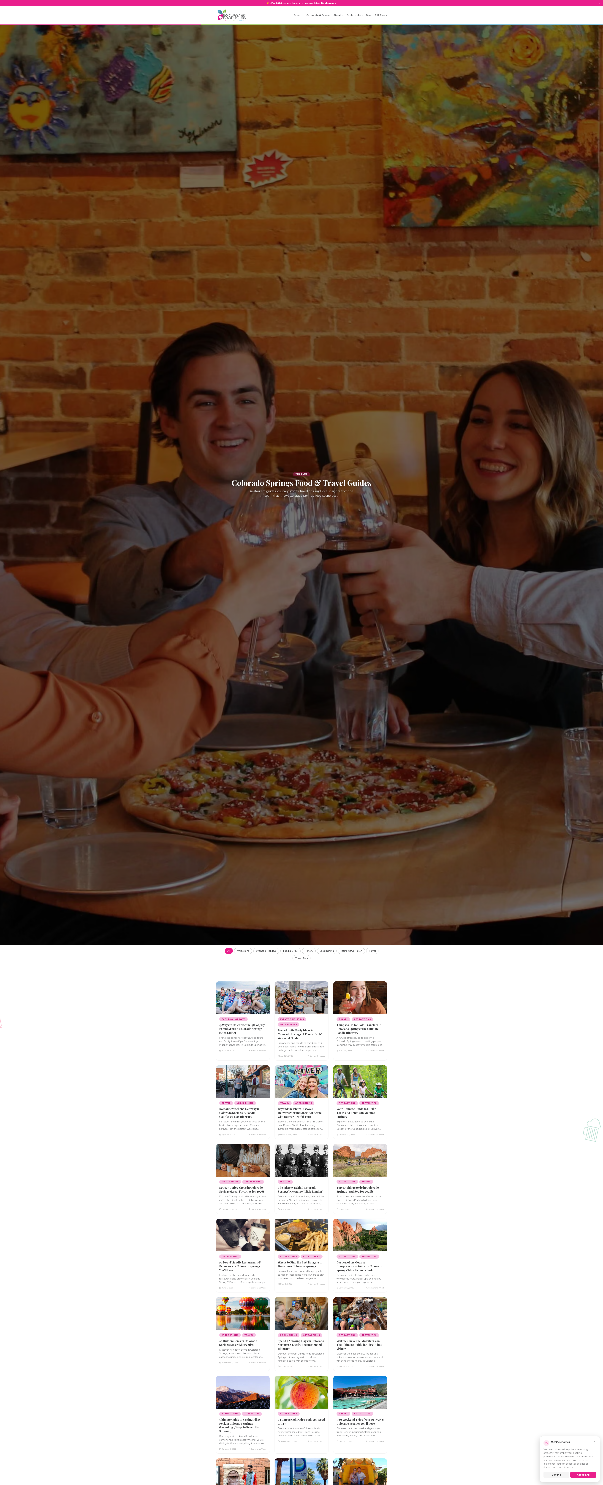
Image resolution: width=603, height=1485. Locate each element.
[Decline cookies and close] (594, 1442)
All (228, 950)
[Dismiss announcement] (599, 3)
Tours (296, 15)
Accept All (583, 1474)
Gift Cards (381, 15)
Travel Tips (301, 958)
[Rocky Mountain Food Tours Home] (235, 15)
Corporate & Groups (318, 15)
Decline (556, 1474)
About (337, 15)
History (309, 950)
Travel (372, 950)
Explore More (355, 15)
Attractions (243, 950)
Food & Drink (290, 950)
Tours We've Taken (351, 950)
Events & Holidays (266, 950)
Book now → (329, 3)
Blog (369, 15)
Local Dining (327, 950)
